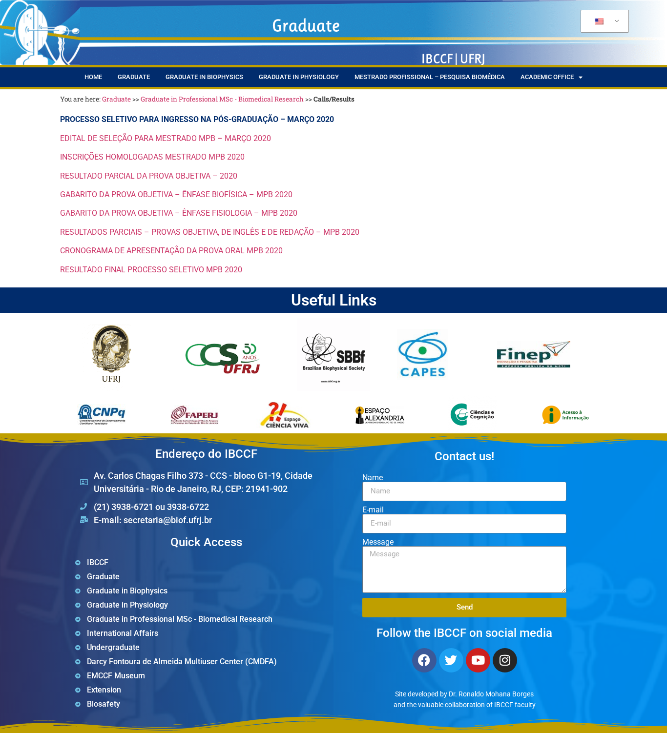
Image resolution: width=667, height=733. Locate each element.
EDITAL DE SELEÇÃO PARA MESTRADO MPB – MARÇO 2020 (165, 138)
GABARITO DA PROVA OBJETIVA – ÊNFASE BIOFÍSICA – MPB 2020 (176, 194)
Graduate (134, 77)
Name (372, 478)
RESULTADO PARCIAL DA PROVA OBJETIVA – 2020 (148, 176)
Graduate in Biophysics (204, 77)
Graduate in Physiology (299, 77)
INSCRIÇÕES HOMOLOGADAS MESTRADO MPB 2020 (152, 157)
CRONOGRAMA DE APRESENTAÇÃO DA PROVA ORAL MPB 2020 (171, 250)
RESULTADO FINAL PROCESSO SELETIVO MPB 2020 (151, 269)
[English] (603, 21)
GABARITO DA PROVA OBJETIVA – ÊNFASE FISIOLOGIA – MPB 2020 (178, 213)
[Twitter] (451, 660)
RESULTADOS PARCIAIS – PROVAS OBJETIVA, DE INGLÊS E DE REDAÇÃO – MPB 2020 (209, 232)
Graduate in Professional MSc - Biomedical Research (222, 99)
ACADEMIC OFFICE (547, 77)
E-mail (373, 510)
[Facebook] (424, 660)
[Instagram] (505, 660)
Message (378, 542)
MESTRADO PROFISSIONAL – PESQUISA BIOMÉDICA (429, 77)
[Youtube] (478, 660)
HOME (93, 77)
